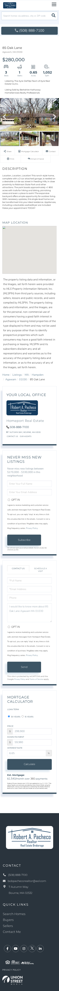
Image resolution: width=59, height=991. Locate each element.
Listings (17, 375)
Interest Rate (14, 748)
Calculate (29, 764)
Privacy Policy (32, 528)
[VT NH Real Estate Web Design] (12, 980)
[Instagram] (23, 948)
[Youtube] (15, 948)
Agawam (10, 379)
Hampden (38, 375)
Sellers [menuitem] (8, 926)
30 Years (15, 717)
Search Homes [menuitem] (14, 914)
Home (5, 375)
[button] (53, 16)
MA (27, 375)
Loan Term (13, 709)
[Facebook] (7, 948)
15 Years (28, 717)
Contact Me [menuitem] (12, 932)
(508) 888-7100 (31, 30)
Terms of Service (36, 679)
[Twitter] (32, 948)
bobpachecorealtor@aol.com (27, 881)
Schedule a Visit (40, 569)
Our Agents (25, 436)
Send (24, 667)
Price (10, 726)
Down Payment (15, 737)
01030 (23, 379)
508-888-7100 (19, 427)
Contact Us (12, 436)
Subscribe (24, 539)
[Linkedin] (40, 948)
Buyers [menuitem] (8, 920)
